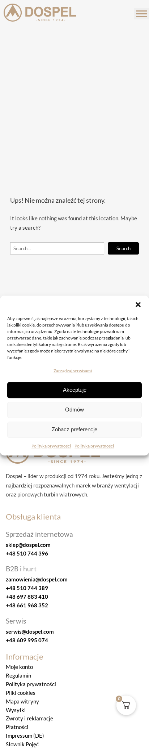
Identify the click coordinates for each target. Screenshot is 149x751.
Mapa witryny (22, 701)
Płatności (17, 727)
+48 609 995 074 (27, 640)
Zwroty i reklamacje (29, 718)
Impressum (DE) (25, 735)
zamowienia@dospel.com (37, 579)
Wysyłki (16, 710)
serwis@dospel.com (30, 631)
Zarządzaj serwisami (73, 370)
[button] (138, 304)
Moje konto (19, 667)
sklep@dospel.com (28, 544)
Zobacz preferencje (74, 430)
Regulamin (18, 675)
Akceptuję (74, 390)
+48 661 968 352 (27, 605)
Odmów (74, 410)
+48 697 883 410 (27, 596)
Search (123, 248)
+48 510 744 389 (27, 588)
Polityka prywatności (51, 446)
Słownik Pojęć (22, 744)
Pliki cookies (20, 692)
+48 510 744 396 (27, 553)
